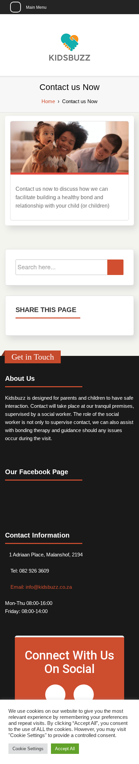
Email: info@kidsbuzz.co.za (40, 587)
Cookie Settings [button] (28, 748)
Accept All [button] (65, 748)
